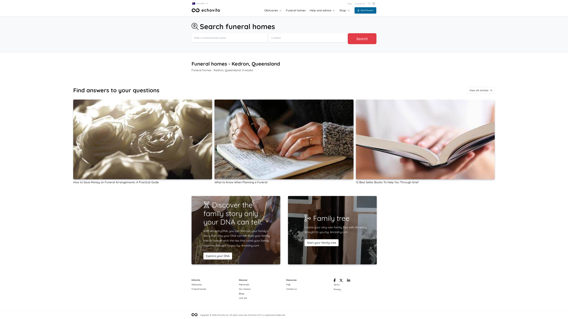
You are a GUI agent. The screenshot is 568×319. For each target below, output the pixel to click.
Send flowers (367, 10)
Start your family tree (321, 242)
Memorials (244, 284)
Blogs (241, 293)
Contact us (360, 3)
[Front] (206, 10)
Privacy (337, 289)
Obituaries (271, 10)
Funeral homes (296, 10)
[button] (200, 3)
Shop (342, 10)
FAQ (349, 3)
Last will (243, 298)
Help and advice (320, 10)
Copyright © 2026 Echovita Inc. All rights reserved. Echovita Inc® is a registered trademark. (243, 315)
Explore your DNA (218, 256)
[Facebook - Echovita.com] (335, 281)
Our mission (245, 289)
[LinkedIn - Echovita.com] (348, 281)
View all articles (478, 90)
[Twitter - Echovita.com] (341, 281)
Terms (337, 284)
